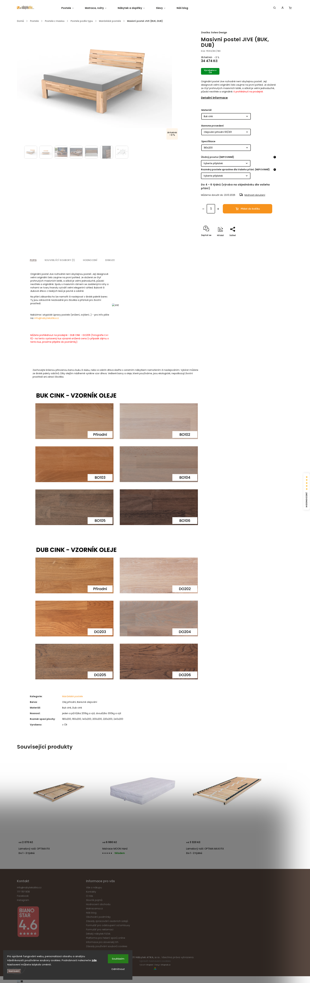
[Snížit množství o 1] (203, 208)
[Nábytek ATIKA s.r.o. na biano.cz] (50, 922)
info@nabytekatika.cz (46, 318)
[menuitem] (70, 8)
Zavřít (266, 241)
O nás (89, 896)
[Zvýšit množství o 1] (218, 208)
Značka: (214, 32)
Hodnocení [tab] (90, 260)
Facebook (23, 896)
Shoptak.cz (165, 965)
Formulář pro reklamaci (99, 929)
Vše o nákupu (94, 887)
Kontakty (91, 891)
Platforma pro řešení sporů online (105, 938)
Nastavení (14, 971)
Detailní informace (214, 98)
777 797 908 (23, 891)
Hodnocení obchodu (98, 904)
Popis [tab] (33, 260)
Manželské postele (72, 696)
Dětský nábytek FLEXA (98, 933)
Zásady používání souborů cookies (106, 946)
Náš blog (91, 912)
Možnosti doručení (254, 195)
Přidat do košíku (250, 208)
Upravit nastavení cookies (155, 961)
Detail (92, 843)
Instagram (23, 900)
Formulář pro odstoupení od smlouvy (108, 925)
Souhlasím (118, 958)
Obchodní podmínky (98, 917)
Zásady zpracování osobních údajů (107, 921)
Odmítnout (118, 969)
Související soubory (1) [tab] (60, 260)
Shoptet (149, 965)
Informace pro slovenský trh (102, 942)
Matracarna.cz (94, 908)
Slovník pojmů (94, 900)
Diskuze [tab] (109, 260)
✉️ (18, 981)
